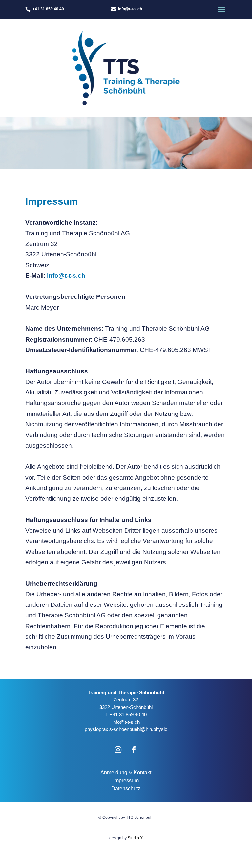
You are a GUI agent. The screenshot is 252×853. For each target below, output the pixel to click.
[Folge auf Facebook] (133, 749)
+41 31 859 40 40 (128, 714)
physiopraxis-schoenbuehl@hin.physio (126, 729)
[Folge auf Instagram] (118, 749)
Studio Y (135, 838)
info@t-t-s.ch (66, 275)
